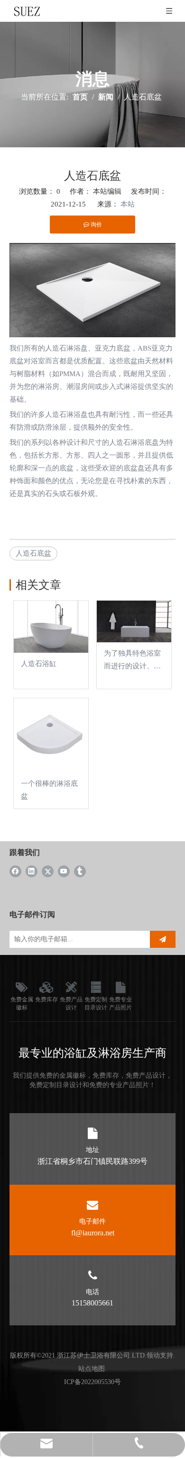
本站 (127, 204)
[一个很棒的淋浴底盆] (51, 735)
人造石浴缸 (38, 663)
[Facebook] (15, 870)
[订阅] (163, 939)
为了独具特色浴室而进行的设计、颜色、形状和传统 (132, 661)
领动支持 (160, 1355)
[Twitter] (48, 870)
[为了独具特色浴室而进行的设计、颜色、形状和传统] (134, 621)
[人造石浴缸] (51, 627)
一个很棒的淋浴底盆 (49, 790)
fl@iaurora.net (92, 1233)
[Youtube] (64, 870)
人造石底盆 (33, 553)
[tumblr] (80, 870)
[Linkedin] (31, 870)
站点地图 (91, 1368)
